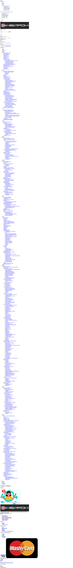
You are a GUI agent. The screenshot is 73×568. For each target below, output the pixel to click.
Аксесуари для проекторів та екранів (10, 133)
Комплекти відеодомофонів (9, 391)
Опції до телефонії (8, 248)
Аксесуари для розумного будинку (10, 453)
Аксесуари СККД (8, 393)
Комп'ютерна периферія (7, 197)
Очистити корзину (10, 562)
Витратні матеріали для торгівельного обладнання (12, 255)
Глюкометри (7, 361)
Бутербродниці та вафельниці (9, 322)
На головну (2, 487)
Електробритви (7, 296)
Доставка (3, 529)
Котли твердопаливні (8, 349)
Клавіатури (5, 208)
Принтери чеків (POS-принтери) (10, 259)
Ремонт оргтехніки (5, 516)
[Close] (1, 559)
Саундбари (7, 147)
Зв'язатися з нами (4, 524)
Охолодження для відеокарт (9, 61)
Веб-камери (5, 200)
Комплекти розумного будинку (9, 454)
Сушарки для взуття (8, 315)
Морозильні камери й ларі (9, 280)
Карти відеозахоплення (8, 404)
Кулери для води (7, 368)
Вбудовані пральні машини (9, 273)
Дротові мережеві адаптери (9, 180)
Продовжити (2, 47)
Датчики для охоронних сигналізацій (10, 407)
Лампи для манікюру (8, 300)
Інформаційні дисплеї (8, 132)
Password (1, 38)
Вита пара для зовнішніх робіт (9, 173)
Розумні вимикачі (7, 466)
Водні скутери (7, 438)
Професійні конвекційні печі (9, 371)
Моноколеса (7, 444)
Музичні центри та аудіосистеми (10, 144)
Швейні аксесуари (8, 316)
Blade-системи (7, 79)
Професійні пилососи (8, 372)
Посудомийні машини (8, 282)
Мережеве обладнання (7, 161)
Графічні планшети (6, 92)
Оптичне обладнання (7, 182)
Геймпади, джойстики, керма (9, 422)
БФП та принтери (6, 225)
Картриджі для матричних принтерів (10, 234)
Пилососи (6, 312)
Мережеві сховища (6, 181)
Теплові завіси (7, 356)
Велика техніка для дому (7, 283)
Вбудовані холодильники (9, 274)
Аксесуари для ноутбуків (7, 94)
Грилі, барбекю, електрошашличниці (10, 324)
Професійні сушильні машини (9, 374)
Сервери (6, 88)
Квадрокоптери (7, 447)
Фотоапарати (7, 159)
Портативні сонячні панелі (9, 430)
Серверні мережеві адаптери (9, 89)
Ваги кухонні (7, 323)
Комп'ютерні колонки (7, 209)
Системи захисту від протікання (10, 462)
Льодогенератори (7, 369)
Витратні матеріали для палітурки (10, 231)
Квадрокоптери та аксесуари (8, 446)
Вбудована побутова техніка (8, 268)
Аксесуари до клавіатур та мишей (8, 199)
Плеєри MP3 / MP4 (8, 145)
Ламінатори (5, 227)
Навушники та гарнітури (7, 152)
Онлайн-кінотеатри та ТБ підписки (10, 130)
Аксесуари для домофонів (9, 389)
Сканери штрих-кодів (8, 260)
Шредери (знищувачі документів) (8, 263)
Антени (6, 170)
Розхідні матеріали (6, 230)
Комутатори (5, 177)
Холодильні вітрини (8, 376)
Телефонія (5, 246)
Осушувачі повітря (8, 352)
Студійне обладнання (8, 158)
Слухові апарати (7, 364)
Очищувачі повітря (8, 353)
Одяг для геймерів (6, 450)
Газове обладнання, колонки (9, 343)
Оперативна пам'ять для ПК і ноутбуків (9, 64)
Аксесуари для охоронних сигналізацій (11, 406)
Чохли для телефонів (8, 117)
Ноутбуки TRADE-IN (7, 76)
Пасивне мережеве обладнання (8, 186)
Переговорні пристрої (8, 392)
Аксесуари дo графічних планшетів (9, 107)
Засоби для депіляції (8, 298)
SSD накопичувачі (6, 56)
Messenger (8, 8)
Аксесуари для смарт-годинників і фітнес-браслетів (11, 420)
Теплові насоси (7, 357)
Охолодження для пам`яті (9, 62)
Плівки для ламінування (8, 241)
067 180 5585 (2, 512)
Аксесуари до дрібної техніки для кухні (11, 320)
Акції (3, 5)
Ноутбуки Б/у (6, 77)
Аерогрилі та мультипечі (9, 319)
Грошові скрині (7, 256)
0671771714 (7, 13)
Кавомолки (7, 380)
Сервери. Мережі (4, 520)
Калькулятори (6, 226)
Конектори (7, 187)
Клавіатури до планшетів (9, 105)
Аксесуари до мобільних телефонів (9, 110)
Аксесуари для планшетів (7, 102)
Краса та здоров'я (6, 383)
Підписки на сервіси (7, 128)
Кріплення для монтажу (8, 192)
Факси (5, 262)
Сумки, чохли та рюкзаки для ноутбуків (11, 101)
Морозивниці (7, 330)
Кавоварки (7, 378)
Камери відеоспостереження (9, 403)
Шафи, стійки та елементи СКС (8, 191)
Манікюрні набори (8, 301)
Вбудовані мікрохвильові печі (9, 271)
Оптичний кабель (8, 176)
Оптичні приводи (6, 53)
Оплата (3, 530)
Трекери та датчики (6, 411)
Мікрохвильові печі (8, 329)
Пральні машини (7, 285)
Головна (3, 3)
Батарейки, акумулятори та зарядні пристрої (11, 156)
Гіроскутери (7, 440)
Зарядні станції (6, 445)
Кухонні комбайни (8, 327)
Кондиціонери (7, 347)
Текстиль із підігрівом (7, 382)
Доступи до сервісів (8, 129)
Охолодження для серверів (9, 86)
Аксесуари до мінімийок (9, 305)
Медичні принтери (8, 362)
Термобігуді (7, 291)
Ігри (4, 416)
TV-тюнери (5, 122)
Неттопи (6, 74)
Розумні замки (7, 457)
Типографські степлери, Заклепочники (9, 251)
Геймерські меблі (6, 432)
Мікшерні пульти (7, 150)
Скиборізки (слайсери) (8, 335)
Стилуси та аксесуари (8, 116)
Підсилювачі (7, 151)
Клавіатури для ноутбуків (9, 98)
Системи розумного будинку (8, 463)
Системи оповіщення (8, 409)
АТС (6, 247)
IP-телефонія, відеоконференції (8, 163)
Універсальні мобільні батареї (8, 474)
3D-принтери (6, 218)
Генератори (5, 435)
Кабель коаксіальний (8, 174)
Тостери (6, 337)
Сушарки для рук (7, 375)
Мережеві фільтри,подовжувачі (9, 477)
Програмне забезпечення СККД (10, 398)
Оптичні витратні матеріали (9, 184)
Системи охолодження (7, 59)
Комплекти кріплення (8, 428)
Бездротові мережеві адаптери (9, 179)
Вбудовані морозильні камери (9, 272)
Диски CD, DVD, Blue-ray (9, 214)
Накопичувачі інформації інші (8, 211)
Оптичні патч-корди (8, 185)
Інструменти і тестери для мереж (8, 167)
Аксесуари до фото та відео (9, 155)
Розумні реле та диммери (9, 458)
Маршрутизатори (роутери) (8, 178)
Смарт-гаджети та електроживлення (9, 415)
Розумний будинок (6, 452)
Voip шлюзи (7, 164)
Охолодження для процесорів (9, 63)
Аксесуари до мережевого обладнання (9, 168)
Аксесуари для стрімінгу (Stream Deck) (9, 138)
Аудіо (4, 140)
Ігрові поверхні (6, 198)
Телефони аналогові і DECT (9, 249)
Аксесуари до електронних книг (8, 106)
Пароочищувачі (7, 311)
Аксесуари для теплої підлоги (9, 342)
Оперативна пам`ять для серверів (10, 85)
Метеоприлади (7, 350)
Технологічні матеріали (8, 242)
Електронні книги (6, 91)
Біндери (5, 224)
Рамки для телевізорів (8, 125)
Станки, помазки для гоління (9, 302)
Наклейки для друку (8, 238)
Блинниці (6, 321)
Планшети (5, 90)
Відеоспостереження (5, 519)
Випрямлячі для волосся (8, 287)
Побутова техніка (6, 266)
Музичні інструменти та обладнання (9, 149)
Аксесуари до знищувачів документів (9, 222)
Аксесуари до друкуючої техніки (8, 221)
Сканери (5, 245)
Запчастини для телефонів (9, 111)
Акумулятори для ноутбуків (9, 95)
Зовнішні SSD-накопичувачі (8, 203)
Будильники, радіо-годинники (9, 306)
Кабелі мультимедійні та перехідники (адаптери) (12, 206)
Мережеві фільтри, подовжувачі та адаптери (10, 448)
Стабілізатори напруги (7, 473)
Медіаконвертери (7, 183)
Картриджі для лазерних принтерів (10, 233)
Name (1, 42)
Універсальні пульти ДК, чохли (9, 127)
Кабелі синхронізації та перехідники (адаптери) (12, 113)
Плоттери (5, 228)
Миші (4, 210)
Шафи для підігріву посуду (9, 278)
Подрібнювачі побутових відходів (10, 334)
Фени (6, 292)
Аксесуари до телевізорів (7, 123)
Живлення (5, 475)
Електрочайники (7, 326)
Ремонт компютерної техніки (6, 517)
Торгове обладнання (7, 252)
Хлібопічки (7, 339)
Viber (6, 6)
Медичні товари (6, 359)
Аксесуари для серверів (8, 80)
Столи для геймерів (8, 434)
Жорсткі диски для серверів (9, 81)
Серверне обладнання (7, 78)
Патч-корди (7, 193)
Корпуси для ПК (6, 57)
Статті (3, 523)
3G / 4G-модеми (6, 162)
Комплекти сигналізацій (8, 408)
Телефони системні (8, 250)
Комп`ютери (7, 72)
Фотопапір (6, 244)
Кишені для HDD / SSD (8, 215)
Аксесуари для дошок (7, 220)
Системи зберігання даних (7, 188)
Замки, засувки (7, 395)
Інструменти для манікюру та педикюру (11, 294)
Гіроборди (6, 439)
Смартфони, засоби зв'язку (8, 109)
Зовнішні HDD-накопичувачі (8, 202)
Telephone (1, 44)
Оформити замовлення (3, 562)
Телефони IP (7, 165)
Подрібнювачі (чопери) (8, 333)
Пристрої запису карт (8, 397)
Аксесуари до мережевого (9, 169)
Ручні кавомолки (7, 381)
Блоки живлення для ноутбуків (9, 96)
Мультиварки (7, 331)
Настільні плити (7, 332)
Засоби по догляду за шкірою (9, 299)
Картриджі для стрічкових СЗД (9, 190)
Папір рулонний (7, 239)
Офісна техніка (6, 217)
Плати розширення (6, 54)
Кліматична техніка (6, 341)
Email (1, 37)
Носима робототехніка (7, 449)
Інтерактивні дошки (8, 131)
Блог (2, 4)
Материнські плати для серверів (10, 84)
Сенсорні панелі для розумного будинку (11, 461)
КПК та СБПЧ (7, 237)
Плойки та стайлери (8, 290)
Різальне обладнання (7, 229)
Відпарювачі (7, 307)
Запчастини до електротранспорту (10, 443)
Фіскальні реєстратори (8, 261)
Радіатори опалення (8, 354)
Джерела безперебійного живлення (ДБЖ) (10, 436)
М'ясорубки (7, 328)
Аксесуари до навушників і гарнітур (9, 139)
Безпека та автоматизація (7, 387)
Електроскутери (7, 442)
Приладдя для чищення (8, 100)
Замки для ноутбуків (8, 97)
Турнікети (6, 399)
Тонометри (7, 365)
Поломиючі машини (8, 370)
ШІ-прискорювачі (6, 55)
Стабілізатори (7, 479)
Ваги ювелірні (7, 367)
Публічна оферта (4, 528)
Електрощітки (7, 309)
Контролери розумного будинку (10, 455)
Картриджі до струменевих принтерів (10, 236)
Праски (6, 313)
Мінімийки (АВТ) (8, 310)
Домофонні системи (7, 388)
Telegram (8, 7)
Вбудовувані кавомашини (9, 275)
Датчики (6, 413)
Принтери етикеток (8, 258)
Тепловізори (5, 410)
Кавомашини (7, 379)
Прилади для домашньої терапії (9, 363)
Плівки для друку (7, 240)
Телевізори (5, 135)
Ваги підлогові (6, 267)
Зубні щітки (7, 385)
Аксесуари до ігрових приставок (8, 421)
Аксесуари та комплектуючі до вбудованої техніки (12, 269)
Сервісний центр (4, 515)
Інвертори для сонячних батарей (10, 426)
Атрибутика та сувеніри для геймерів (9, 431)
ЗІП (5, 232)
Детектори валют (7, 257)
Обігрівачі (6, 351)
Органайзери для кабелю (9, 207)
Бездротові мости (6, 171)
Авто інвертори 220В (8, 476)
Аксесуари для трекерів (8, 412)
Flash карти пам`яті (8, 212)
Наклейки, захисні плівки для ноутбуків (11, 99)
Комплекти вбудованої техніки (9, 277)
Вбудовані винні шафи (8, 270)
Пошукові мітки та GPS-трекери (8, 119)
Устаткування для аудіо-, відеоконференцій (11, 148)
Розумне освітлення (8, 460)
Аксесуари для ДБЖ (7, 419)
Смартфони (5, 118)
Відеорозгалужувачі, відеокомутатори (10, 204)
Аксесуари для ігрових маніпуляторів (10, 201)
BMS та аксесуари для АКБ (9, 425)
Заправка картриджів (5, 518)
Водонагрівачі (7, 284)
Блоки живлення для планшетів (10, 103)
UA (2, 19)
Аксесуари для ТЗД (8, 253)
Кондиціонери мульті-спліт (9, 348)
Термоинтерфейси (6, 68)
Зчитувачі (6, 400)
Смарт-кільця (6, 472)
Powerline (5, 166)
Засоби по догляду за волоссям (9, 288)
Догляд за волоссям (6, 286)
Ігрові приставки (6, 417)
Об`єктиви (6, 157)
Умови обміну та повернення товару (7, 531)
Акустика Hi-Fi (7, 142)
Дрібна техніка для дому (7, 304)
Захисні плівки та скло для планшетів (10, 104)
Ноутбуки (5, 75)
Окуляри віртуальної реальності (10, 423)
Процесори (5, 58)
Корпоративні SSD (8, 83)
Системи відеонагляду (7, 401)
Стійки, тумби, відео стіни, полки (10, 126)
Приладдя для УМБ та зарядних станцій (9, 451)
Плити (6, 281)
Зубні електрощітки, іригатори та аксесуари (10, 340)
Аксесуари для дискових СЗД (9, 189)
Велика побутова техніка (7, 279)
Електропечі (7, 325)
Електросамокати (7, 441)
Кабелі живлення (7, 205)
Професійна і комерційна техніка (8, 366)
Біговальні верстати (6, 223)
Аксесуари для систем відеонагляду (10, 402)
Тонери (6, 243)
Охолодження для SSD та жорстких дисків (11, 60)
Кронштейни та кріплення (9, 124)
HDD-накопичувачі (6, 65)
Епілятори (6, 297)
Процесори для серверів (8, 87)
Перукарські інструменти (9, 289)
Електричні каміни (8, 344)
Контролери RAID (8, 82)
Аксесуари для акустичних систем (10, 141)
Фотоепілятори (7, 303)
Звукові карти (6, 67)
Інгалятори (7, 360)
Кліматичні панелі (8, 346)
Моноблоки (7, 73)
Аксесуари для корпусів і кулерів (8, 66)
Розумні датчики (7, 467)
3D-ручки (5, 219)
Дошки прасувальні (8, 308)
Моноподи (6, 114)
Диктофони (7, 143)
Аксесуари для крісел (8, 433)
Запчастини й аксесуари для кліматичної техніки (12, 345)
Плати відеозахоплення (8, 405)
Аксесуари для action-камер (9, 154)
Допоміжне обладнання (8, 427)
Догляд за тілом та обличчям (8, 293)
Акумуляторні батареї (7, 424)
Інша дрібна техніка (8, 318)
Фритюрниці (7, 338)
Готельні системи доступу (9, 394)
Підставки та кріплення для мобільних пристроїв (12, 115)
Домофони (6, 390)
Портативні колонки (8, 146)
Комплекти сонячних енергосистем (10, 429)
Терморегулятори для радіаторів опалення (11, 358)
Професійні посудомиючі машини (10, 373)
